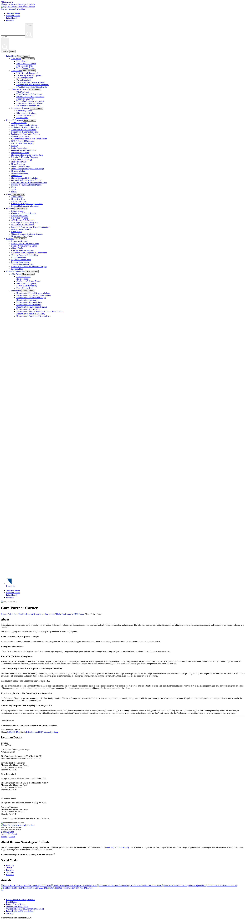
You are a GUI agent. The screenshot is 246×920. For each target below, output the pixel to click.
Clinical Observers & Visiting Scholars (27, 234)
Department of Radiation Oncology (30, 314)
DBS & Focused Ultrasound (22, 141)
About (8, 194)
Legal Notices (11, 902)
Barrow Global (17, 211)
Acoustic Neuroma (19, 123)
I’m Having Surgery (24, 78)
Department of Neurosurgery (28, 309)
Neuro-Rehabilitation (19, 173)
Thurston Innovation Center (22, 264)
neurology (110, 847)
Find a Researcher (18, 257)
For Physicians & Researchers (31, 614)
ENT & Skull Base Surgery (22, 143)
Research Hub (17, 269)
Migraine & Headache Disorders (24, 157)
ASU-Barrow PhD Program (22, 220)
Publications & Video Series (22, 225)
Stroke (14, 192)
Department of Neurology (26, 300)
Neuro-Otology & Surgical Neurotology (27, 169)
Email (14, 834)
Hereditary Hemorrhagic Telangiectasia (27, 155)
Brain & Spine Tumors (20, 136)
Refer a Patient (22, 279)
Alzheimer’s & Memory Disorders (25, 127)
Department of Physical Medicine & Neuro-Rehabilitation (39, 311)
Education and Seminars (26, 113)
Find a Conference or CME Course (70, 614)
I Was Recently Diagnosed (27, 73)
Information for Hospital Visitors (29, 103)
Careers (12, 836)
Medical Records (13, 16)
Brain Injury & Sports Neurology (24, 132)
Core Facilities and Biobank (22, 250)
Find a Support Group (25, 68)
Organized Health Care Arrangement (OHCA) (25, 909)
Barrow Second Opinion (26, 63)
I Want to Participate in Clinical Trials (31, 87)
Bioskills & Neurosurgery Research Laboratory (30, 227)
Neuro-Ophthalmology (20, 166)
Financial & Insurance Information (30, 101)
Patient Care (11, 56)
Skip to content (7, 2)
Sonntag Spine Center (20, 262)
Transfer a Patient (13, 13)
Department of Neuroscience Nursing (31, 307)
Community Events (24, 111)
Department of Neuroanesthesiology (31, 298)
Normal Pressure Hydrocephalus (24, 178)
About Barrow (17, 197)
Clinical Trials (17, 248)
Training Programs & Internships (24, 255)
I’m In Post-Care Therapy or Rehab (30, 82)
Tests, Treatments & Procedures (29, 94)
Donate (4, 836)
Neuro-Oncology (18, 164)
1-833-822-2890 (7, 832)
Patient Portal (11, 18)
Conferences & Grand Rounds (23, 213)
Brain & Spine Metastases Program (25, 134)
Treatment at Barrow (19, 89)
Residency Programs (19, 215)
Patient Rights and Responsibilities (20, 911)
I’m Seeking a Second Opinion (28, 75)
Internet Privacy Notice (15, 904)
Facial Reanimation (19, 148)
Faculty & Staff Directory (26, 286)
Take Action (16, 59)
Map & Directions (18, 201)
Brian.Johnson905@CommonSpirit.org (42, 732)
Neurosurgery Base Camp (21, 236)
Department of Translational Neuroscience (33, 316)
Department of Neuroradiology (28, 304)
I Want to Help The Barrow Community (32, 85)
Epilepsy (14, 146)
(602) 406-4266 (13, 732)
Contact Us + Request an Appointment (27, 204)
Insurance (10, 20)
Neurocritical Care (18, 162)
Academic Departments (15, 271)
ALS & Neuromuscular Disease (24, 125)
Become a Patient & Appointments (30, 96)
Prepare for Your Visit (25, 99)
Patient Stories (22, 118)
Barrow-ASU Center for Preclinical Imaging (29, 266)
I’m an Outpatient (23, 80)
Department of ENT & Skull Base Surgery (33, 295)
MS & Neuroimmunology (21, 159)
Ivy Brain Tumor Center (21, 260)
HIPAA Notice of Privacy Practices (20, 900)
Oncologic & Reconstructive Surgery (26, 180)
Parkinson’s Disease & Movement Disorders (29, 182)
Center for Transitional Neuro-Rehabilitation (29, 139)
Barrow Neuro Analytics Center (24, 246)
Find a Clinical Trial (24, 66)
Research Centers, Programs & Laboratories (29, 253)
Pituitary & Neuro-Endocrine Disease (26, 185)
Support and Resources (20, 108)
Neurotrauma (16, 176)
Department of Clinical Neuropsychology (33, 293)
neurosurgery (124, 847)
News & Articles (18, 199)
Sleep (13, 187)
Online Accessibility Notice (17, 906)
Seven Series (16, 232)
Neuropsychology (18, 171)
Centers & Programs (14, 120)
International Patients (24, 115)
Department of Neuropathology (29, 302)
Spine (13, 189)
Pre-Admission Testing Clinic (28, 106)
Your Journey (16, 70)
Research (10, 239)
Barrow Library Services (21, 229)
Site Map (9, 913)
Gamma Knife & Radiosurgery (23, 150)
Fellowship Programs (19, 218)
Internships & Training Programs (24, 222)
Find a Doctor (22, 61)
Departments (16, 290)
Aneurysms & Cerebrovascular (23, 129)
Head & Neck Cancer (20, 152)
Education (10, 208)
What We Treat (22, 92)
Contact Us (10, 586)
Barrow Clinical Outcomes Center (25, 243)
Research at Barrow (19, 241)
